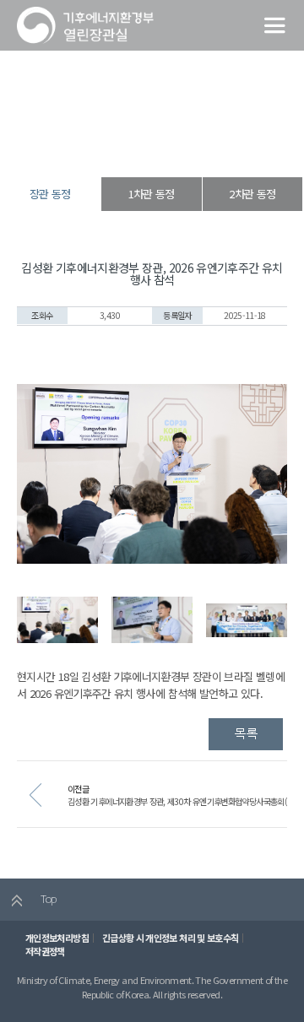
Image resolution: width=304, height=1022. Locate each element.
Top (47, 898)
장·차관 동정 (148, 147)
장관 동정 (199, 147)
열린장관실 (94, 147)
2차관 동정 (252, 194)
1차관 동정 (151, 194)
